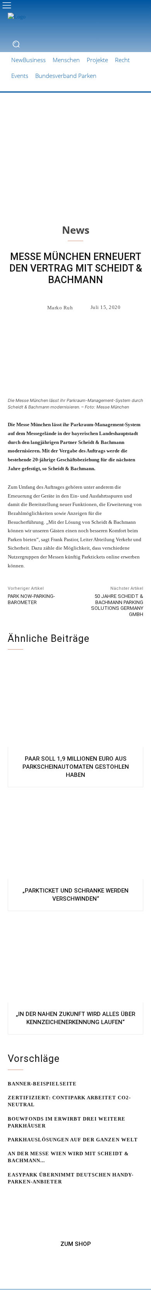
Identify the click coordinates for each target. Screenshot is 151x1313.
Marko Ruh (60, 308)
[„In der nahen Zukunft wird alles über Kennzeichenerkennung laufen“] (75, 959)
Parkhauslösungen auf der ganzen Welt (73, 1140)
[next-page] (25, 1196)
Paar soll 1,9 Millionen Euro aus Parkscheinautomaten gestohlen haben (75, 766)
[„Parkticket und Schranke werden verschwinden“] (75, 835)
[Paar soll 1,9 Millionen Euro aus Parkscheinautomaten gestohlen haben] (75, 704)
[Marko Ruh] (38, 307)
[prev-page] (12, 1196)
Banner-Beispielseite (42, 1084)
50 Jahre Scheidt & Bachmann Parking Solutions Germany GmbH (117, 605)
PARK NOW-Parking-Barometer (31, 599)
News (75, 229)
